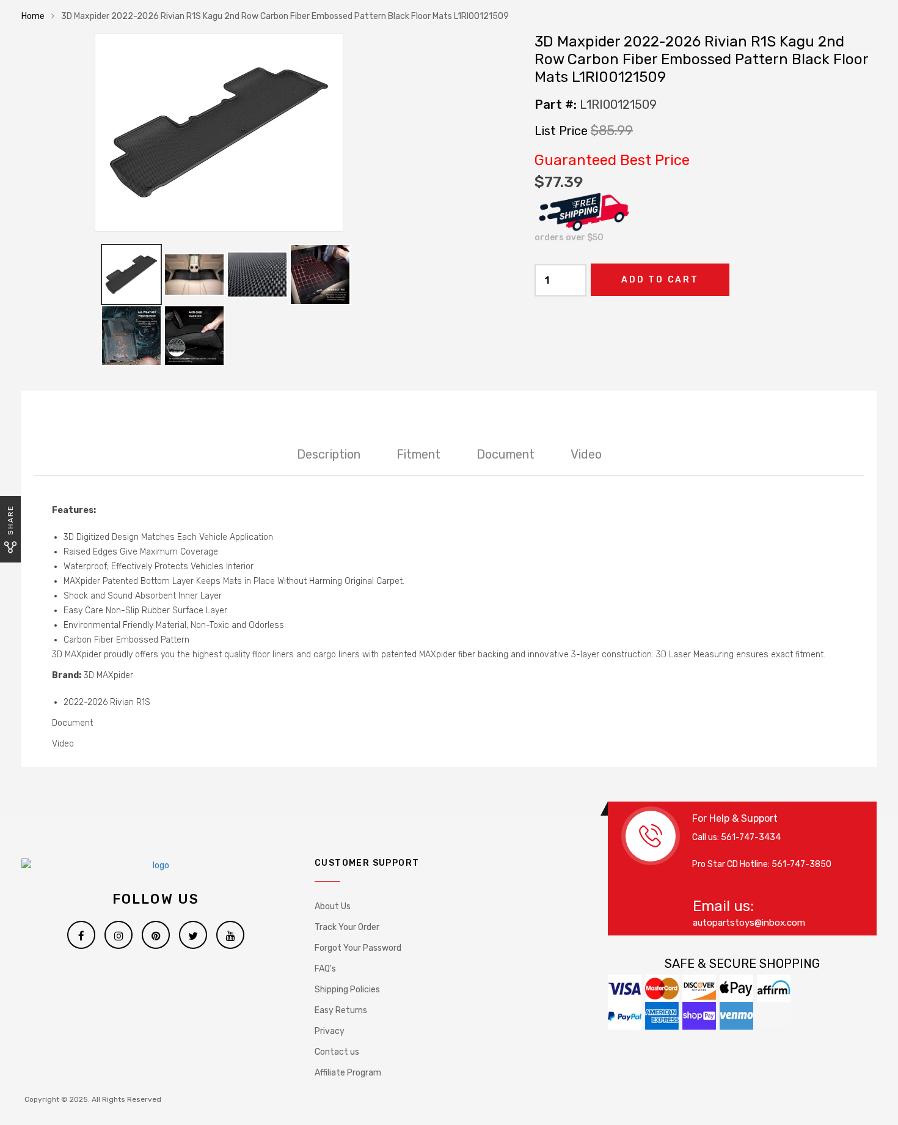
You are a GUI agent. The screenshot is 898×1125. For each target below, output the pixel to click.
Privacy (330, 1031)
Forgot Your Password (358, 948)
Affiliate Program (348, 1073)
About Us (333, 906)
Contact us (337, 1052)
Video (586, 454)
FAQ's (325, 969)
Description (328, 454)
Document (505, 454)
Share (10, 520)
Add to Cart (660, 280)
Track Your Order (347, 927)
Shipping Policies (347, 989)
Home (33, 16)
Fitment (418, 454)
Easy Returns (341, 1010)
